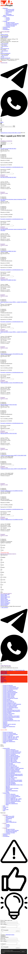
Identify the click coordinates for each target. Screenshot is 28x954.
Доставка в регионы (10, 829)
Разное (4, 727)
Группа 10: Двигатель (8, 685)
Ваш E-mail (3, 922)
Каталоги (5, 721)
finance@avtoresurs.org (5, 53)
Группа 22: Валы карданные (9, 693)
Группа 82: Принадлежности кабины (11, 717)
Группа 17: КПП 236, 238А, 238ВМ (11, 736)
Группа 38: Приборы (7, 708)
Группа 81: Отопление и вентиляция (11, 715)
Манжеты (5, 723)
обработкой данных (10, 934)
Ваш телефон (4, 924)
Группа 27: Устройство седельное (10, 698)
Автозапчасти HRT (10, 816)
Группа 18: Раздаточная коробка (10, 692)
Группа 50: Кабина (7, 712)
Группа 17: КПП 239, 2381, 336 (10, 738)
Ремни (4, 742)
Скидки (7, 826)
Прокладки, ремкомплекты (9, 726)
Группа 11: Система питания (9, 686)
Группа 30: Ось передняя (8, 701)
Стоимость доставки (10, 832)
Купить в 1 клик (4, 176)
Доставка (5, 828)
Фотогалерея (8, 820)
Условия (7, 824)
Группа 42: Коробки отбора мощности (11, 711)
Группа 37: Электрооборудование (10, 707)
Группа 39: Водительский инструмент (11, 710)
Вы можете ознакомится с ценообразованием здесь (12, 167)
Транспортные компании (11, 831)
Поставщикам (6, 29)
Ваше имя (3, 921)
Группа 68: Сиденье (7, 714)
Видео (7, 819)
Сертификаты (9, 818)
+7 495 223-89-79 (4, 43)
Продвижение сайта (20, 670)
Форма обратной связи (6, 665)
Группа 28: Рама (6, 699)
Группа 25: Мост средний (8, 697)
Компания (5, 815)
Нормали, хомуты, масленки (9, 724)
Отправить (3, 935)
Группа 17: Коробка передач (9, 691)
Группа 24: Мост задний (8, 695)
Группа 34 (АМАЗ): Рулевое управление (12, 704)
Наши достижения (10, 817)
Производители (6, 27)
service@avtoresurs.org (5, 57)
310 (3, 56)
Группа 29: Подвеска (7, 700)
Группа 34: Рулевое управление (10, 705)
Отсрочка (8, 825)
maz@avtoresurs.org (5, 48)
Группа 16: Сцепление (8, 690)
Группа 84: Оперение (8, 718)
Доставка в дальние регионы (12, 830)
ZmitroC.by (10, 670)
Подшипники (6, 725)
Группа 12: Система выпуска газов (11, 687)
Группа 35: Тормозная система (10, 706)
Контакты (5, 28)
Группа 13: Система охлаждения (10, 688)
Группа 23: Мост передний (9, 694)
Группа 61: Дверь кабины (8, 713)
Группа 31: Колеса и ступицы (9, 703)
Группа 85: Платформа (8, 719)
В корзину (3, 175)
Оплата (4, 823)
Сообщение (3, 927)
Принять (23, 951)
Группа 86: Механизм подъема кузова (11, 720)
